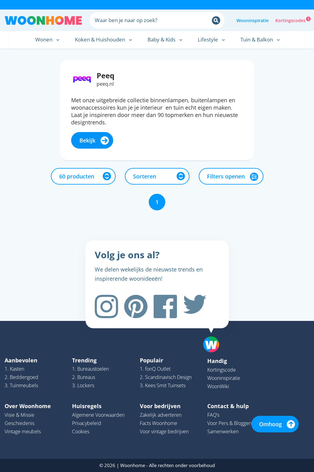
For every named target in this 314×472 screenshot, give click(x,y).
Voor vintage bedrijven (164, 431)
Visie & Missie (19, 415)
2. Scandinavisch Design (166, 377)
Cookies (80, 431)
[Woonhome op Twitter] (194, 306)
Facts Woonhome (158, 423)
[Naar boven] (214, 334)
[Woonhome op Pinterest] (135, 306)
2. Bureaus (83, 377)
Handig (217, 361)
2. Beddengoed (21, 377)
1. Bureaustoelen (90, 368)
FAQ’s (213, 415)
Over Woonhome (28, 406)
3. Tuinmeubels (21, 385)
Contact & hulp (228, 406)
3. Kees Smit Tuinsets (163, 385)
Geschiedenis (19, 423)
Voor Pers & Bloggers (230, 423)
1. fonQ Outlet (155, 368)
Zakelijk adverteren (161, 415)
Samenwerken (223, 431)
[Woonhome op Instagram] (106, 306)
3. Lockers (83, 385)
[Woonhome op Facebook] (165, 306)
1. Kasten (14, 368)
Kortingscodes (290, 20)
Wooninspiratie (252, 20)
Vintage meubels (23, 431)
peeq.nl (105, 83)
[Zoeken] (216, 20)
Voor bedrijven (160, 406)
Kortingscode (221, 369)
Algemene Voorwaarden (98, 415)
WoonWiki (218, 386)
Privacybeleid (86, 423)
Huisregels (86, 406)
